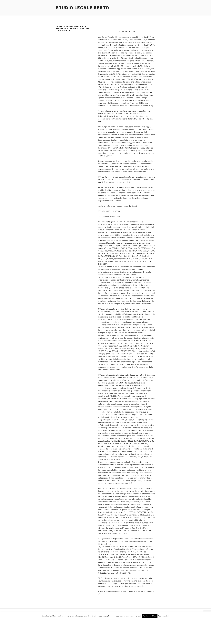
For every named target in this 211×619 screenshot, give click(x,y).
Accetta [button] (145, 616)
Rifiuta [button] (154, 616)
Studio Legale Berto (82, 7)
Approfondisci (163, 616)
